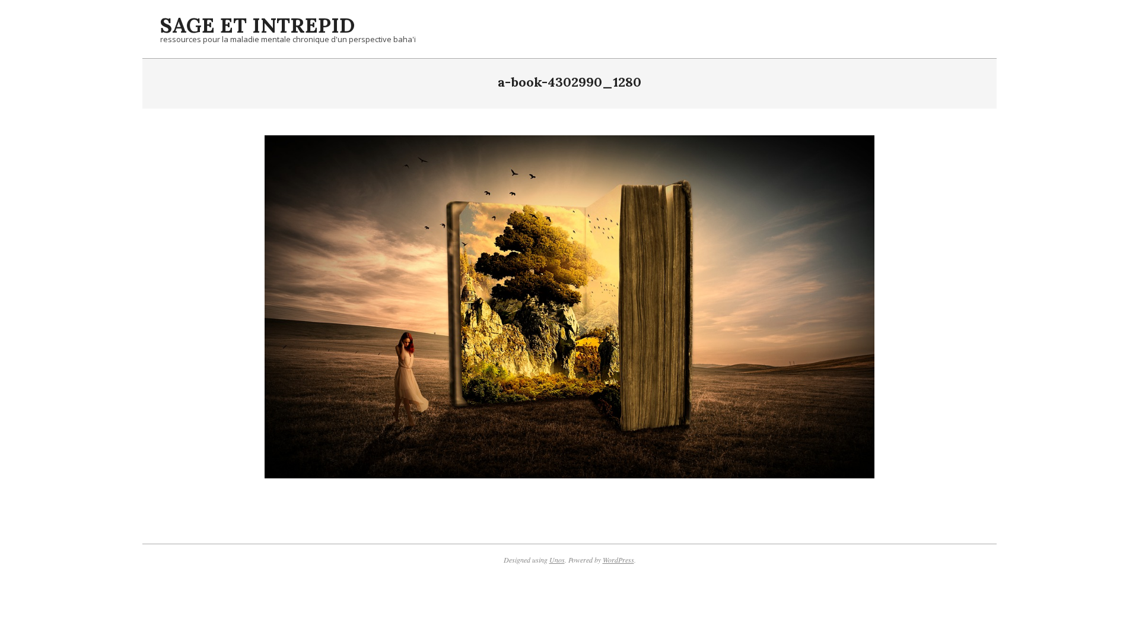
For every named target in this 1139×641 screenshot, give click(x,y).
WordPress (618, 559)
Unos (557, 559)
